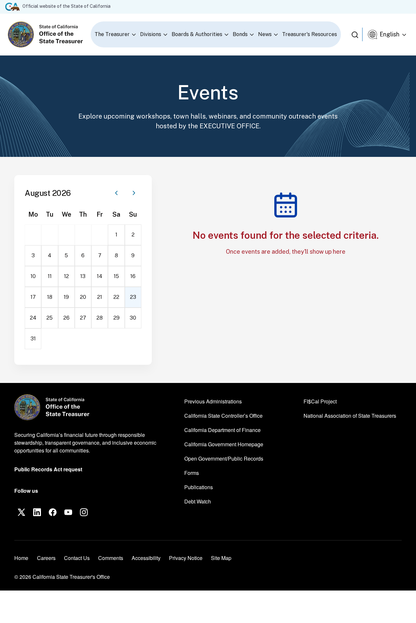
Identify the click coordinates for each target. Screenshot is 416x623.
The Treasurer (112, 34)
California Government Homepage (223, 444)
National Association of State (350, 415)
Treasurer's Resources (309, 34)
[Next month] (133, 192)
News (265, 34)
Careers (46, 558)
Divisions (150, 34)
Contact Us (77, 558)
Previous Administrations (213, 401)
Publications (198, 487)
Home (21, 558)
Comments (110, 558)
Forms (191, 473)
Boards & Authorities (197, 34)
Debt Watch (197, 501)
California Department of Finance (222, 430)
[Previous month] (116, 192)
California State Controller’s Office (223, 415)
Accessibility (146, 558)
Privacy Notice (185, 558)
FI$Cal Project (320, 401)
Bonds (240, 34)
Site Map (221, 558)
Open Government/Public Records (223, 458)
